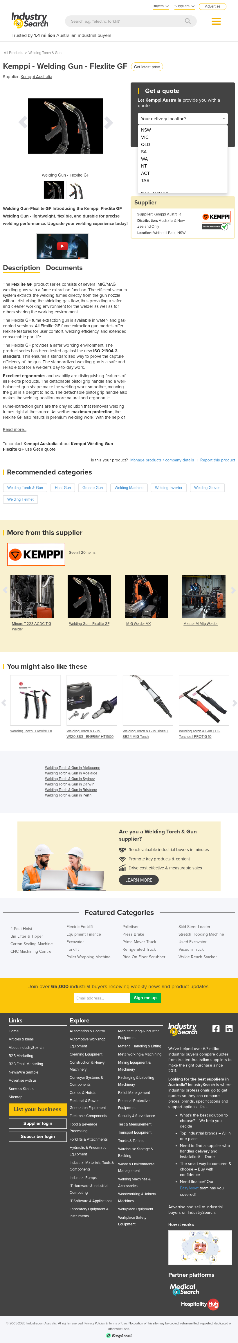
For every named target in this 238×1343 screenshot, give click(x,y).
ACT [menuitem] (145, 173)
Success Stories (21, 1089)
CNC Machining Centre (30, 951)
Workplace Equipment (135, 1209)
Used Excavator (192, 941)
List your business (38, 1109)
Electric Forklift (79, 926)
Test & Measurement (135, 1124)
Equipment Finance (83, 934)
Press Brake (133, 934)
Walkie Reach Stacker (197, 956)
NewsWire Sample (23, 1072)
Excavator (75, 941)
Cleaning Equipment (86, 1054)
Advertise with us (23, 1080)
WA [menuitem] (144, 159)
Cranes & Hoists (82, 1092)
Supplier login (38, 1123)
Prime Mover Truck (139, 941)
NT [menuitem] (144, 166)
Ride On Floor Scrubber (143, 956)
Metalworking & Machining (139, 1054)
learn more (138, 880)
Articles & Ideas (21, 1039)
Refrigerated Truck (139, 949)
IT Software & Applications (91, 1201)
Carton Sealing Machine (31, 943)
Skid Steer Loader (194, 926)
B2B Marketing (21, 1055)
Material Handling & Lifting (139, 1046)
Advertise (212, 6)
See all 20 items (82, 552)
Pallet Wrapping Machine (88, 956)
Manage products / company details (162, 460)
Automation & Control (87, 1031)
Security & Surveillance (136, 1116)
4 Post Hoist (21, 928)
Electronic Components (88, 1116)
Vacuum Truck (191, 949)
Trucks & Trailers (131, 1141)
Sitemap (15, 1097)
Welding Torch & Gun (45, 53)
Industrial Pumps (83, 1177)
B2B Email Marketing (26, 1064)
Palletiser (130, 926)
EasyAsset (189, 1188)
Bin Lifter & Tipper (26, 936)
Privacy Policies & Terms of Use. (106, 1323)
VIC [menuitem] (145, 137)
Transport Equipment (135, 1132)
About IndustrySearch (26, 1047)
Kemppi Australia (36, 76)
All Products (13, 53)
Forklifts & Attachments (89, 1139)
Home (14, 1031)
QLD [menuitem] (145, 145)
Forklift (72, 949)
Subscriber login (38, 1136)
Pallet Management (134, 1092)
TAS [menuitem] (145, 181)
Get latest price (147, 66)
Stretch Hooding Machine (201, 934)
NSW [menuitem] (146, 130)
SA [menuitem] (144, 152)
